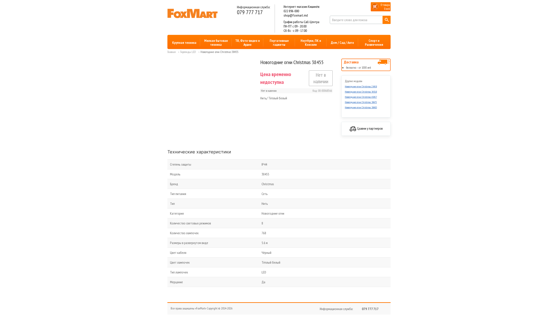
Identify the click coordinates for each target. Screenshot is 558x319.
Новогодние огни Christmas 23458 (361, 86)
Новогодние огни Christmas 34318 (361, 91)
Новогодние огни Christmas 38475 (361, 102)
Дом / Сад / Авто (342, 42)
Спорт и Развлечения (374, 42)
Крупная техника (184, 42)
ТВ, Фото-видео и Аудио (247, 42)
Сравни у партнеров (369, 128)
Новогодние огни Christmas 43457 (361, 96)
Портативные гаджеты (279, 42)
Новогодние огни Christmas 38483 (361, 107)
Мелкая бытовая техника (216, 42)
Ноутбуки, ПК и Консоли (311, 42)
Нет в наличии (320, 78)
